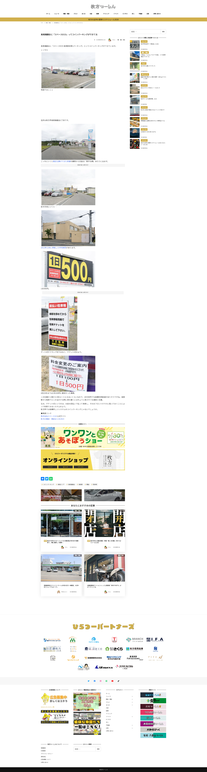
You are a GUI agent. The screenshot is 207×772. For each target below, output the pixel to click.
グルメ (75, 13)
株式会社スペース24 (49, 416)
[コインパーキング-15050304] (68, 69)
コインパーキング (48, 484)
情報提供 (43, 748)
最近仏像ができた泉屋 (62, 161)
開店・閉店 (66, 13)
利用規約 (43, 751)
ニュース (56, 13)
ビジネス (125, 13)
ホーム (48, 13)
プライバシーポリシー (47, 753)
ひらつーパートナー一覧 (47, 707)
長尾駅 (80, 484)
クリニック (106, 13)
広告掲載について (46, 759)
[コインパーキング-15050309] (68, 227)
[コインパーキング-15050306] (59, 322)
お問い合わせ (157, 13)
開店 (87, 484)
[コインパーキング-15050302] (68, 268)
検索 (163, 31)
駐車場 (95, 484)
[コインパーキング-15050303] (68, 373)
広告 (148, 13)
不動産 (140, 13)
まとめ (83, 13)
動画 (97, 13)
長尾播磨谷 (71, 484)
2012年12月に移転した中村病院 (53, 247)
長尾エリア (60, 484)
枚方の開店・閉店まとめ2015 (52, 419)
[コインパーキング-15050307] (68, 141)
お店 (91, 13)
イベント (116, 13)
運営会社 (43, 756)
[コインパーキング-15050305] (68, 186)
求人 (133, 13)
